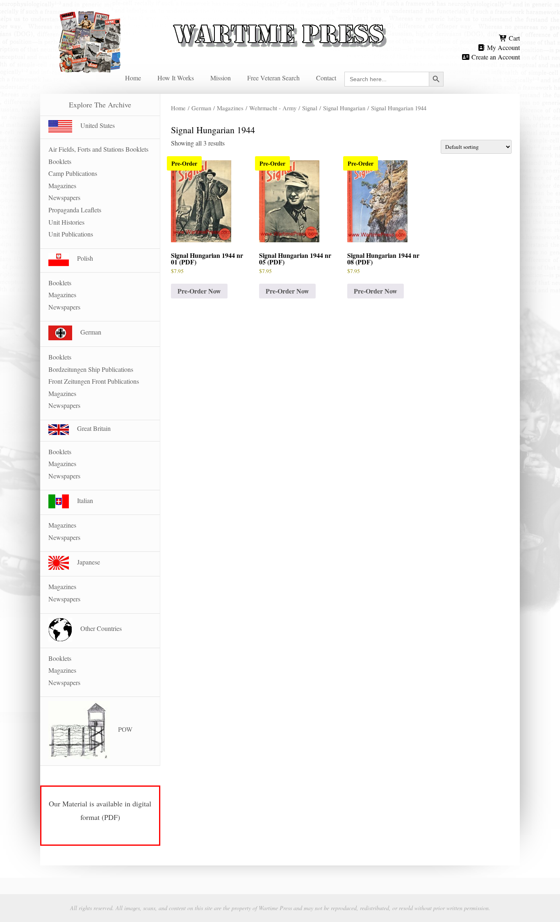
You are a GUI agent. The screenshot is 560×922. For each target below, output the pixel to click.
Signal (309, 108)
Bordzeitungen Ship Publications (90, 369)
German (201, 108)
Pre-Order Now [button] (199, 291)
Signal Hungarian (344, 108)
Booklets (59, 161)
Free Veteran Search (273, 77)
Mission (220, 77)
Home (133, 77)
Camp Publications (72, 173)
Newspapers (64, 197)
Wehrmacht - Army (272, 108)
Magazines (230, 108)
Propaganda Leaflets (74, 209)
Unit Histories (66, 222)
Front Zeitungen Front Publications (93, 381)
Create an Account (495, 56)
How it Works (175, 77)
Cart (513, 38)
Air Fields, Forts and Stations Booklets (98, 149)
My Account (502, 47)
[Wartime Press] (280, 21)
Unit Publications (70, 234)
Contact (326, 77)
